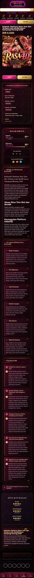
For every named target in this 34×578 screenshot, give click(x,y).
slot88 (26, 188)
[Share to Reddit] (23, 565)
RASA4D (6, 185)
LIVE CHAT (30, 576)
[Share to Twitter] (5, 565)
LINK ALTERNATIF (24, 576)
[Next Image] (31, 51)
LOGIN (8, 22)
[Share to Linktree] (14, 565)
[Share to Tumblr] (28, 565)
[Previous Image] (2, 51)
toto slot (21, 209)
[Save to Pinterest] (19, 565)
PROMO (3, 576)
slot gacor (11, 233)
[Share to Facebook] (10, 565)
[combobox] (15, 9)
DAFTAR (25, 22)
